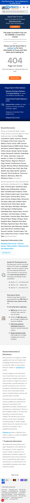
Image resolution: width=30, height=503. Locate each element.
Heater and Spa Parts (10, 487)
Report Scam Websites (7, 494)
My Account (4, 489)
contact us (11, 48)
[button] (24, 7)
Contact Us (15, 26)
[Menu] (27, 7)
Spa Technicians (22, 496)
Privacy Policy (22, 492)
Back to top (15, 475)
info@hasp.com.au (13, 489)
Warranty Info (23, 246)
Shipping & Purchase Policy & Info (9, 496)
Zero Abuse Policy (7, 248)
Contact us (6, 432)
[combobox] (15, 11)
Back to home (15, 78)
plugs (14, 310)
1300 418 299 (22, 489)
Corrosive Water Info (13, 491)
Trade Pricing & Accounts (16, 497)
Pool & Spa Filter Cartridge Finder (9, 492)
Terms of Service (5, 497)
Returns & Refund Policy (19, 494)
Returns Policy (12, 246)
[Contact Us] (2, 500)
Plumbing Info (23, 491)
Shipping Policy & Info (13, 117)
